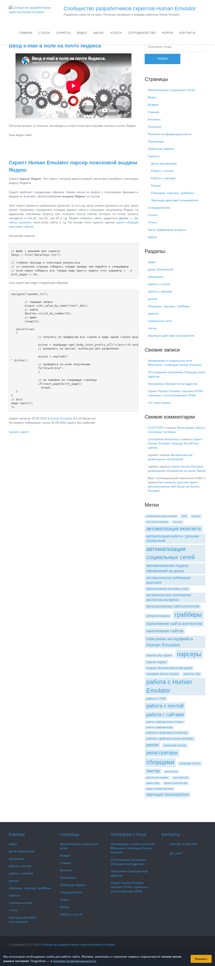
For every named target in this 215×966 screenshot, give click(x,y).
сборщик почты (189, 763)
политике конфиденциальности (74, 961)
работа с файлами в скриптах (166, 732)
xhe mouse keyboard (157, 522)
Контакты (154, 119)
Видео (152, 97)
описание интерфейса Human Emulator (169, 641)
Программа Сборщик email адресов (172, 383)
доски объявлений (160, 269)
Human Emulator (61, 418)
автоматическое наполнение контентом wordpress (168, 597)
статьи (152, 328)
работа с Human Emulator (169, 686)
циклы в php (152, 783)
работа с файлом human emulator (169, 738)
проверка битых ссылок (162, 673)
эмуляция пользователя (167, 794)
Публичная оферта (161, 148)
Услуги (152, 222)
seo (184, 516)
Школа (152, 237)
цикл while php (180, 777)
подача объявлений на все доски (169, 667)
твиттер (153, 771)
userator (196, 516)
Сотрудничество (159, 207)
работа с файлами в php (159, 727)
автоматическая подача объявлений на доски (167, 568)
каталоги (25, 222)
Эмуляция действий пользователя (174, 200)
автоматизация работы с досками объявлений (172, 538)
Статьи (152, 215)
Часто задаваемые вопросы (167, 229)
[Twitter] (196, 944)
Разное (156, 185)
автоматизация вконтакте (173, 528)
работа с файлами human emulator (164, 722)
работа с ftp (192, 673)
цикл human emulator (157, 777)
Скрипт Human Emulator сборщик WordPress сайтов (175, 443)
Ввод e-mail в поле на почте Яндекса (55, 46)
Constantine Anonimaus (163, 439)
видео (152, 262)
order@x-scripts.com (183, 844)
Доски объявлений (164, 163)
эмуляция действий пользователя (171, 335)
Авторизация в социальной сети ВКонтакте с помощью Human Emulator (133, 848)
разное (152, 298)
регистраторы (162, 752)
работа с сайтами (160, 291)
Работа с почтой (162, 171)
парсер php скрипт (159, 655)
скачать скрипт (19, 432)
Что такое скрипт (159, 402)
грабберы (188, 614)
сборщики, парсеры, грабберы (169, 306)
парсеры (189, 654)
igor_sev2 (175, 853)
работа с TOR (155, 698)
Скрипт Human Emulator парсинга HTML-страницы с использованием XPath (130, 887)
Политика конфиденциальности (169, 134)
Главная (153, 112)
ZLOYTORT (156, 427)
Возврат (153, 104)
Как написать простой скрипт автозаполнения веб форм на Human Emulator (173, 486)
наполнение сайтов (164, 631)
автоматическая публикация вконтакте (168, 580)
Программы (156, 141)
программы (156, 276)
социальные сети (160, 321)
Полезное (154, 126)
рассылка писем (175, 745)
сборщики (160, 762)
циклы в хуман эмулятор (159, 788)
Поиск (162, 58)
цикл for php (171, 771)
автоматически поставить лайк (167, 588)
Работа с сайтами (163, 178)
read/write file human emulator (161, 516)
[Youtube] (204, 944)
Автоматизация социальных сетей (171, 90)
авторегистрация (158, 615)
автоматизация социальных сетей (170, 553)
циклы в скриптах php (175, 783)
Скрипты (154, 156)
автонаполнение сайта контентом (172, 606)
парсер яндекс (156, 662)
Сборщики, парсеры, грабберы (172, 193)
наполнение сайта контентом (174, 623)
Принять (201, 959)
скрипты (153, 313)
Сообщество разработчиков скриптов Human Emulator (78, 944)
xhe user (177, 522)
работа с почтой (159, 284)
